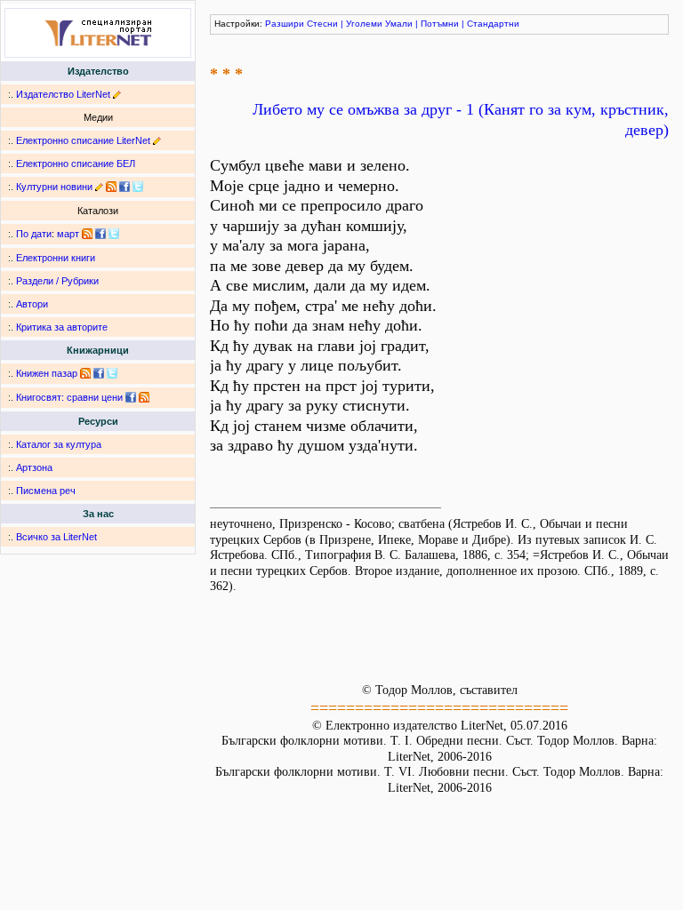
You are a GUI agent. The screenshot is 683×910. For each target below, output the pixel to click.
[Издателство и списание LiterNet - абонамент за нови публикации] (87, 233)
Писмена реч (46, 490)
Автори (32, 304)
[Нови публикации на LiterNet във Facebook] (100, 233)
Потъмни (440, 23)
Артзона (34, 467)
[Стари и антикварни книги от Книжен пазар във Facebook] (98, 373)
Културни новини (54, 186)
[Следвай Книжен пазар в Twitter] (112, 373)
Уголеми (364, 23)
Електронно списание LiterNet (83, 140)
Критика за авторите (62, 327)
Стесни (322, 23)
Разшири (284, 23)
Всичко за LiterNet (56, 536)
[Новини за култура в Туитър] (138, 186)
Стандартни (493, 23)
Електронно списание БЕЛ (75, 163)
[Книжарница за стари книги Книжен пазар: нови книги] (85, 373)
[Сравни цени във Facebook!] (130, 397)
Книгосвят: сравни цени (69, 397)
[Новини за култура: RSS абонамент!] (111, 186)
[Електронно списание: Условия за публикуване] (157, 140)
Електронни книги (55, 257)
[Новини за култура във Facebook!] (124, 186)
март (68, 233)
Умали (399, 23)
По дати (34, 233)
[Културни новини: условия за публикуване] (99, 186)
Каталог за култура (58, 444)
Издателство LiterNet (63, 94)
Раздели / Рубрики (57, 280)
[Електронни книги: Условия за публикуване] (117, 94)
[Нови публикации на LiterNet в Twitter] (113, 233)
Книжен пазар (46, 373)
